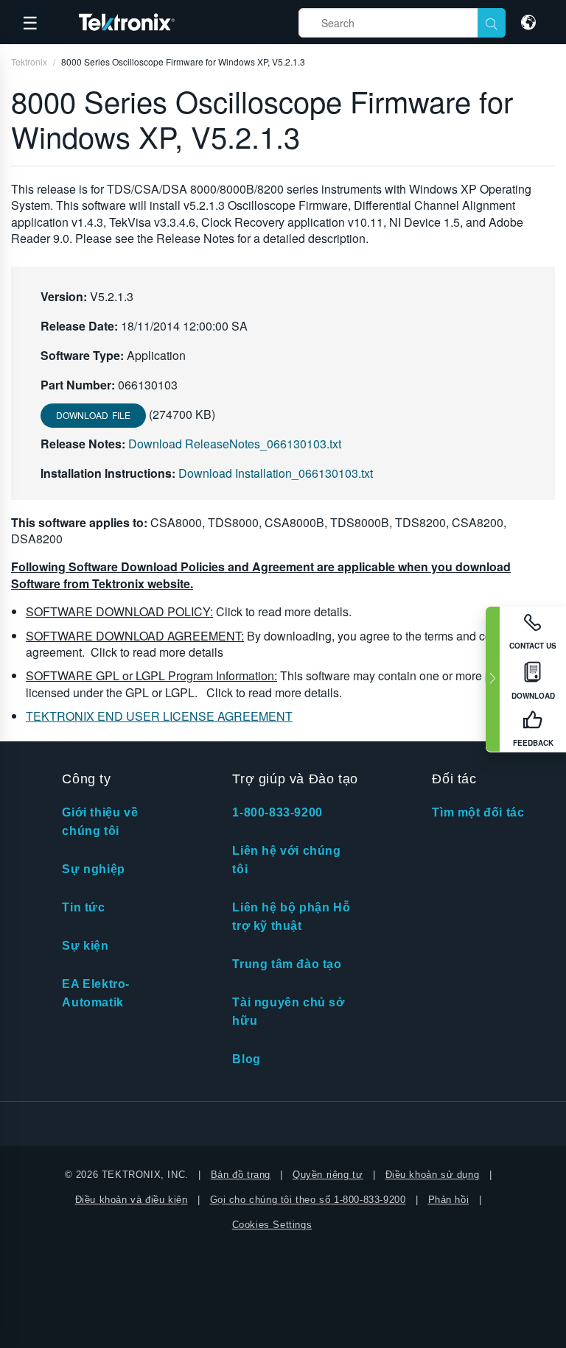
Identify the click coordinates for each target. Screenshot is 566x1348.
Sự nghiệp (93, 869)
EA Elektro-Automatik (96, 993)
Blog (246, 1059)
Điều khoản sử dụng (432, 1174)
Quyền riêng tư (328, 1174)
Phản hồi (448, 1199)
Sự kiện (85, 945)
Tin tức (83, 907)
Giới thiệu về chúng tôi (100, 821)
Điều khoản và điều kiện (131, 1199)
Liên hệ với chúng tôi (286, 859)
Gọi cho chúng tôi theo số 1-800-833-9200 (308, 1199)
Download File (93, 415)
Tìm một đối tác (478, 812)
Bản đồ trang (240, 1174)
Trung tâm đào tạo (286, 964)
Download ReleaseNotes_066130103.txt (234, 443)
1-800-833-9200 (277, 812)
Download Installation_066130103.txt (275, 473)
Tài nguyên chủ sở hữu (288, 1011)
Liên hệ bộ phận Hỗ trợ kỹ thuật (291, 916)
